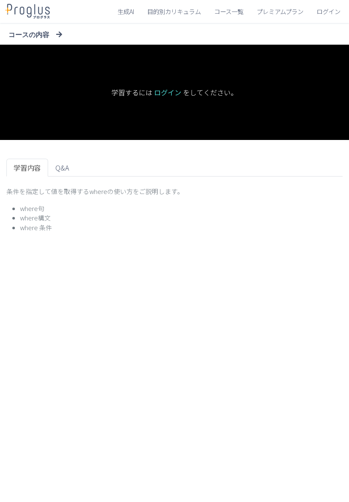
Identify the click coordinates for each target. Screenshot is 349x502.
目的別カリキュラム (174, 11)
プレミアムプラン (280, 11)
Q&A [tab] (62, 168)
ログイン (328, 11)
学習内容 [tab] (27, 168)
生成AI (125, 11)
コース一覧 (228, 11)
